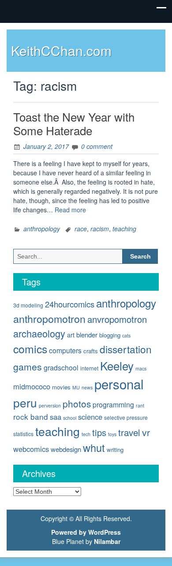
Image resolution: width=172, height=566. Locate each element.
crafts (90, 351)
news (87, 387)
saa (55, 416)
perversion (50, 405)
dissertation (126, 349)
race (81, 228)
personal (119, 383)
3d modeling (28, 305)
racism (99, 228)
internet (89, 368)
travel (129, 432)
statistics (23, 433)
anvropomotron (117, 319)
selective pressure (126, 417)
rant (140, 405)
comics (30, 348)
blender (86, 334)
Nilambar (107, 541)
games (27, 366)
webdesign (66, 449)
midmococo (31, 386)
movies (61, 387)
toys (112, 434)
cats (126, 335)
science (90, 416)
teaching (124, 228)
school (69, 417)
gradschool (61, 367)
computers (65, 350)
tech (86, 434)
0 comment (96, 146)
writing (115, 449)
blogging (109, 335)
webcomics (31, 449)
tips (99, 432)
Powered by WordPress (86, 532)
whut (94, 447)
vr (146, 432)
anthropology (41, 228)
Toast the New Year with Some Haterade (74, 123)
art (71, 334)
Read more (70, 209)
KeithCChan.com (61, 50)
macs (140, 368)
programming (113, 404)
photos (77, 403)
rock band (30, 416)
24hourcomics (69, 304)
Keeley (117, 365)
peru (25, 402)
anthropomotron (49, 318)
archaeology (39, 333)
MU (76, 387)
